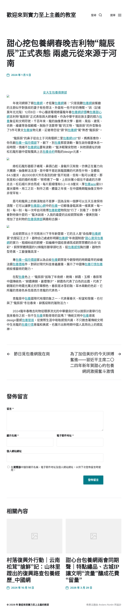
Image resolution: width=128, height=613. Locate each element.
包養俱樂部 (35, 219)
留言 (10, 409)
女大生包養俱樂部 (55, 92)
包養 (58, 142)
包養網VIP (70, 138)
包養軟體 (55, 210)
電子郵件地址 (65, 435)
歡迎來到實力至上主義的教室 (41, 15)
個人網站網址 (14, 451)
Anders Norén (106, 604)
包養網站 (34, 147)
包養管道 (28, 320)
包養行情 (91, 264)
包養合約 (49, 151)
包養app (90, 184)
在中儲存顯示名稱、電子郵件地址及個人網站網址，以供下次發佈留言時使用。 (56, 468)
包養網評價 (79, 112)
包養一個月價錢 (26, 142)
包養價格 (19, 264)
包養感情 (74, 247)
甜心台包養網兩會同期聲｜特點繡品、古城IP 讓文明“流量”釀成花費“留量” (92, 570)
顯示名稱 (13, 435)
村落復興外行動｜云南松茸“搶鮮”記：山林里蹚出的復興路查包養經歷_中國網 (33, 570)
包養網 (38, 103)
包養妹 (28, 130)
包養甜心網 (38, 205)
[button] (96, 14)
